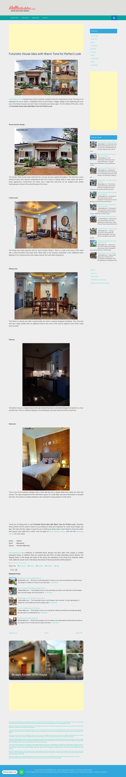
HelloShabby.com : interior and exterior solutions (60, 770)
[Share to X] (14, 570)
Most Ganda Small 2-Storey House (107, 216)
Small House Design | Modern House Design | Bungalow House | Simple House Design (66, 772)
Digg (57, 566)
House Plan (94, 39)
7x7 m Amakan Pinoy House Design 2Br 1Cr (32, 588)
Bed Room (25, 17)
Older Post (79, 633)
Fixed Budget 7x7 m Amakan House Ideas (31, 598)
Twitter (31, 566)
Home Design (14, 563)
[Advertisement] (46, 38)
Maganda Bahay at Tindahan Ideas (107, 229)
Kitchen (45, 17)
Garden (93, 55)
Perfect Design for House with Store (107, 142)
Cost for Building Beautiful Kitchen (29, 608)
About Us (93, 270)
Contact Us (94, 273)
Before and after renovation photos (100, 283)
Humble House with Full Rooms (28, 618)
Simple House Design (100, 772)
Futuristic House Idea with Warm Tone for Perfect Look (45, 54)
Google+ (40, 566)
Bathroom (35, 17)
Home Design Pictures (57, 531)
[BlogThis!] (13, 570)
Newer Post (13, 633)
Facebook (22, 566)
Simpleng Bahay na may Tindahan (107, 253)
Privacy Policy (94, 276)
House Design (22, 563)
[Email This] (11, 570)
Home (46, 633)
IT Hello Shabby (30, 772)
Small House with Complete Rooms (29, 578)
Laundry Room (95, 58)
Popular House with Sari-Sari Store (107, 168)
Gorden (93, 62)
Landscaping (94, 65)
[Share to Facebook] (16, 570)
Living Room (14, 17)
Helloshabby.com (15, 99)
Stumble (49, 566)
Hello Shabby (88, 770)
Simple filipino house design (98, 280)
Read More (54, 582)
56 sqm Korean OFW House (29, 674)
